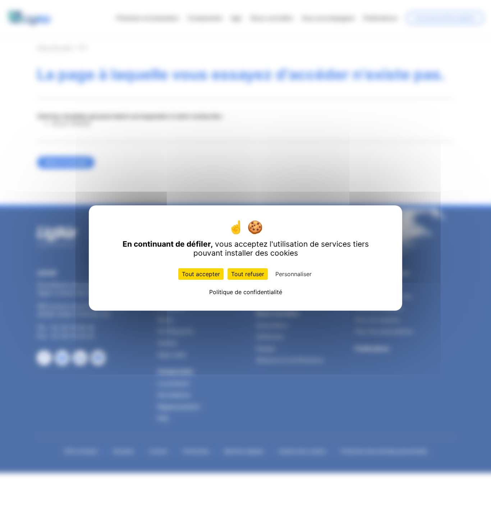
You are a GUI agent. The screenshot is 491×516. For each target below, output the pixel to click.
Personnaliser (293, 274)
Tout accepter (201, 274)
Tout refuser (247, 274)
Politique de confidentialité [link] (245, 292)
